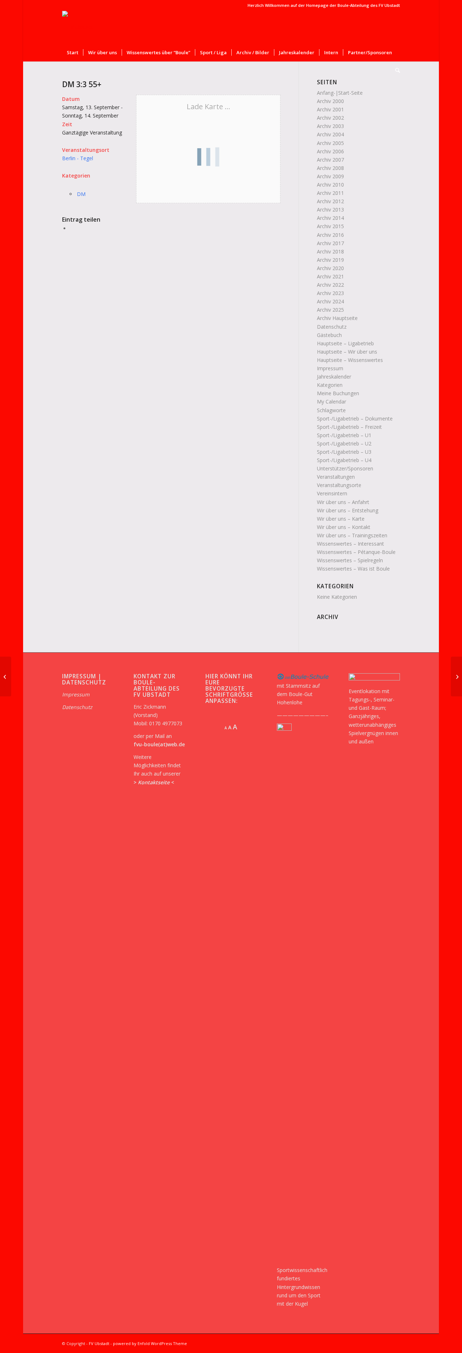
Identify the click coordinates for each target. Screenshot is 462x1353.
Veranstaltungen (336, 476)
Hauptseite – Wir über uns (347, 351)
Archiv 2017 (330, 243)
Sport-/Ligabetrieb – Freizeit (349, 426)
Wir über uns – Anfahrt (343, 502)
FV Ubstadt (99, 1343)
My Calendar (331, 401)
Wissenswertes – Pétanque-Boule (356, 552)
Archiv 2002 (330, 117)
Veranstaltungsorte (339, 485)
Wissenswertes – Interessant (350, 543)
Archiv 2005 (330, 143)
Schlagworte (331, 410)
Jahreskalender (334, 376)
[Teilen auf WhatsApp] (72, 228)
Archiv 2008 (330, 168)
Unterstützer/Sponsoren (345, 468)
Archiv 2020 (330, 268)
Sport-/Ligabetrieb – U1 (344, 435)
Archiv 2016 (330, 234)
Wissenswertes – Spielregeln (350, 560)
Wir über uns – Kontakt (343, 527)
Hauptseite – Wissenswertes (350, 360)
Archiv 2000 (330, 101)
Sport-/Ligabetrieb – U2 (344, 443)
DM (81, 194)
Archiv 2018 (330, 251)
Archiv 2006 (330, 151)
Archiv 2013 (330, 209)
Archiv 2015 (330, 226)
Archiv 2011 (330, 192)
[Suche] (395, 70)
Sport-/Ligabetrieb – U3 (344, 451)
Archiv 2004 (330, 134)
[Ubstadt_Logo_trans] (77, 27)
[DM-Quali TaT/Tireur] (5, 676)
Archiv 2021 (330, 276)
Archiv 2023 (330, 293)
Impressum (330, 368)
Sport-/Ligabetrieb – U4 (344, 460)
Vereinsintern (332, 493)
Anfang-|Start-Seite (340, 92)
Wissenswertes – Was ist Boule (353, 568)
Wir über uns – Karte (341, 518)
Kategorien (330, 384)
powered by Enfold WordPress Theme (150, 1343)
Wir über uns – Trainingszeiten (352, 535)
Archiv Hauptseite (337, 318)
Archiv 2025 (330, 309)
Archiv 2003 (330, 126)
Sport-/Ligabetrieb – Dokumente (355, 418)
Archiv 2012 (330, 201)
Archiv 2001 (330, 109)
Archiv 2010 (330, 184)
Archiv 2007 (330, 159)
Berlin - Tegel (77, 158)
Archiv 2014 (330, 217)
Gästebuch (329, 335)
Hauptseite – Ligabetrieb (345, 343)
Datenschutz (331, 326)
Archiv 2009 (330, 176)
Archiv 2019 (330, 259)
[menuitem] (72, 52)
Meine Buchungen (338, 393)
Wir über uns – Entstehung (347, 510)
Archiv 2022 (330, 284)
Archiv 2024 (330, 301)
